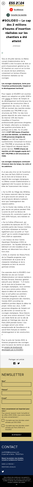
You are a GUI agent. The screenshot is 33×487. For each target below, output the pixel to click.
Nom (4, 381)
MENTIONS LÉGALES (9, 467)
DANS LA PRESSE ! (8, 464)
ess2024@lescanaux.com (10, 452)
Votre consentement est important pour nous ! (16, 410)
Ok (16, 484)
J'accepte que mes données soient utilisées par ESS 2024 (17, 421)
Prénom (5, 389)
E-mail (4, 398)
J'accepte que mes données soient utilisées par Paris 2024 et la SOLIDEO (17, 427)
